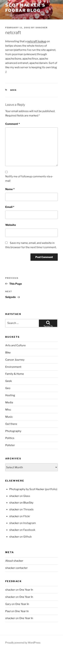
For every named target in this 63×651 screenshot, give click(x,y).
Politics (9, 438)
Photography (13, 431)
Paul (8, 611)
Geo (7, 388)
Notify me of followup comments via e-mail (29, 178)
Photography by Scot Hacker (26, 489)
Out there (11, 424)
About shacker (14, 560)
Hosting (10, 395)
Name (10, 189)
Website (10, 225)
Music (9, 416)
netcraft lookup (36, 41)
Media (9, 402)
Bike (8, 352)
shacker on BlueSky (21, 502)
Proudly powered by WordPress (22, 642)
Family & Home (14, 373)
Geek (13, 90)
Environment (13, 366)
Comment (12, 123)
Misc (8, 409)
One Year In (26, 589)
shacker (42, 27)
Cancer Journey (14, 359)
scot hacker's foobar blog (25, 8)
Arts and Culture (15, 345)
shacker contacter (16, 567)
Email (9, 207)
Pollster (10, 445)
